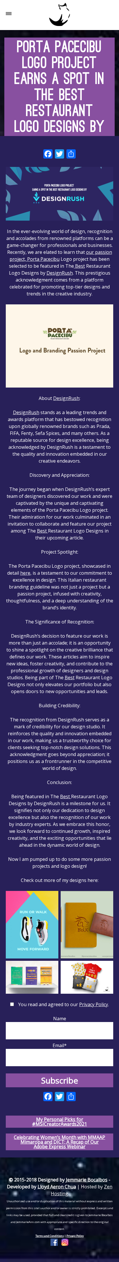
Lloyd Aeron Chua (57, 1186)
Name (59, 1018)
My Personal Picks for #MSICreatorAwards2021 (59, 1121)
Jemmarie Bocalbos (86, 1180)
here (25, 573)
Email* (60, 1045)
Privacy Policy (93, 1004)
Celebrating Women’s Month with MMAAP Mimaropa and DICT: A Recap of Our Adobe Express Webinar (59, 1142)
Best (79, 266)
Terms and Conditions (50, 1236)
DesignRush (60, 273)
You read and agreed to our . (63, 1004)
